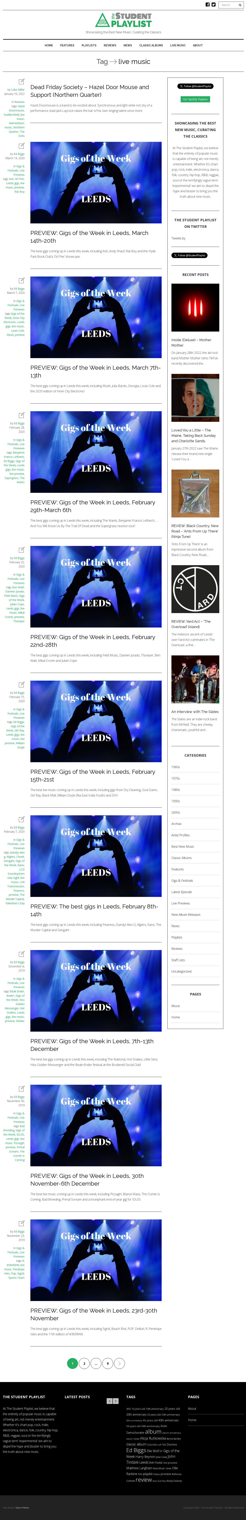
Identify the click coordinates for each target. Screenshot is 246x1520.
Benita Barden (174, 1438)
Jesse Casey (161, 1456)
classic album (136, 1444)
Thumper (19, 621)
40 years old (150, 1420)
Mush (10, 335)
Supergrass (11, 478)
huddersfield (11, 114)
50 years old (133, 1426)
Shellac (20, 1021)
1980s (175, 790)
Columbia (152, 1444)
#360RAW (13, 1265)
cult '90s (162, 1444)
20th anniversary (136, 1414)
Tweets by (178, 238)
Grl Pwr (19, 179)
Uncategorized (181, 971)
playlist (148, 1474)
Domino (172, 1444)
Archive (176, 824)
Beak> (10, 995)
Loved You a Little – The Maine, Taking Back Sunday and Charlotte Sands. (193, 435)
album (153, 1431)
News (128, 45)
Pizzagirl (19, 1143)
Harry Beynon (145, 1456)
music (8, 127)
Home (49, 45)
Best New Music (182, 846)
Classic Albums (151, 45)
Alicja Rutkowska (153, 1438)
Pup (13, 1273)
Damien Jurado (14, 591)
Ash (11, 179)
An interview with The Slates (195, 712)
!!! (23, 1261)
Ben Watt (18, 587)
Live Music (178, 45)
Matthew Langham (139, 1468)
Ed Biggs (19, 154)
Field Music (11, 595)
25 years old (154, 1414)
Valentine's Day (15, 903)
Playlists (89, 45)
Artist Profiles (180, 835)
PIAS (140, 1474)
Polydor (156, 1474)
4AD (128, 1409)
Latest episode (181, 892)
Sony (155, 1480)
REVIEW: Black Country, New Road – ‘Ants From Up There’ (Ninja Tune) (195, 531)
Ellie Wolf (153, 1451)
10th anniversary (155, 1409)
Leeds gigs (12, 183)
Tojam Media (22, 1507)
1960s (175, 767)
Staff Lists (178, 960)
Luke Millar (18, 89)
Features (67, 45)
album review (132, 1438)
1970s (175, 778)
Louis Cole (17, 330)
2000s (175, 812)
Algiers (11, 856)
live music (18, 326)
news (168, 1468)
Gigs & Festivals (182, 880)
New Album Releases (185, 915)
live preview (17, 473)
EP (161, 1451)
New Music (159, 1468)
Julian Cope (17, 604)
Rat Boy (20, 191)
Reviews (110, 45)
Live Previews (180, 903)
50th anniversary (150, 1426)
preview (19, 187)
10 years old (138, 1409)
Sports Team (16, 1277)
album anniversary (171, 1432)
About (198, 45)
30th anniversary (134, 1420)
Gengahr (9, 861)
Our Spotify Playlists (195, 99)
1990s (175, 801)
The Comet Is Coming (19, 1156)
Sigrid (20, 1273)
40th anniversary (168, 1420)
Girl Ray (19, 730)
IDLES (20, 1134)
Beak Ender (17, 991)
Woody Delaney (174, 1480)
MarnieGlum (16, 123)
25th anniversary (170, 1414)
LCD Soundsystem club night (16, 873)
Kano (20, 865)
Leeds (144, 1462)
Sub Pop (162, 1480)
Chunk (20, 856)
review (144, 1479)
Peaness (18, 890)
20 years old (172, 1409)
